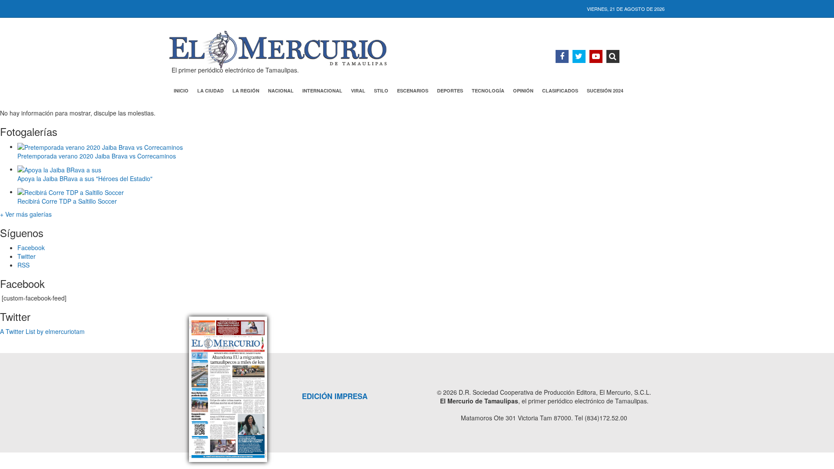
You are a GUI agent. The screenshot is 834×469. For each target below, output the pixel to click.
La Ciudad (210, 90)
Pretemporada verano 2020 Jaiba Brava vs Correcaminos (96, 156)
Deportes (450, 90)
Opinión (523, 90)
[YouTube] (595, 56)
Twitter (26, 256)
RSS (23, 265)
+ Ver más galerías (26, 214)
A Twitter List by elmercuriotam (42, 331)
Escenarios (412, 90)
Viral (358, 90)
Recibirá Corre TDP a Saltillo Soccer (67, 201)
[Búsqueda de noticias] (612, 56)
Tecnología (488, 90)
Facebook (31, 247)
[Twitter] (579, 56)
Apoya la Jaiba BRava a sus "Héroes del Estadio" (84, 178)
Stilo (381, 90)
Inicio (181, 90)
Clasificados (560, 90)
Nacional (281, 90)
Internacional (322, 90)
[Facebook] (562, 56)
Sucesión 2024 (605, 90)
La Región (245, 90)
